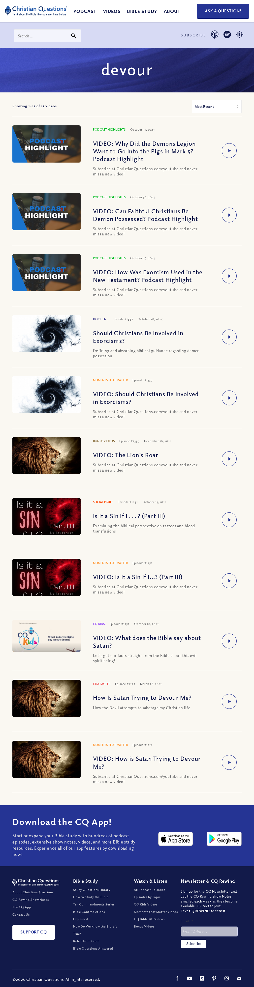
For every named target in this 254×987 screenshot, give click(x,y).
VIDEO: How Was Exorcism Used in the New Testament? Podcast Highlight (147, 275)
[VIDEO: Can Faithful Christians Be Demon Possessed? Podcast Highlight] (46, 212)
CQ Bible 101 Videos (149, 919)
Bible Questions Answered (93, 948)
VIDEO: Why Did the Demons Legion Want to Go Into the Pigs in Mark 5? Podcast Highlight (144, 151)
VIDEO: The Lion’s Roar (125, 454)
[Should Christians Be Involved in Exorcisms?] (46, 337)
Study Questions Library (91, 890)
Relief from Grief (86, 941)
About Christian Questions (33, 892)
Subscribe (193, 944)
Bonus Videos (144, 926)
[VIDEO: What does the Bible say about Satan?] (46, 636)
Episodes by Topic (147, 897)
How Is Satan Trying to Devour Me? (142, 697)
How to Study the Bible (90, 897)
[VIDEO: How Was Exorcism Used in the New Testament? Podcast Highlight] (46, 273)
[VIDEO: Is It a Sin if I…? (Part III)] (46, 581)
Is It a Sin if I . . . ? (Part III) (129, 515)
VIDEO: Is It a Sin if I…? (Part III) (138, 576)
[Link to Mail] (239, 978)
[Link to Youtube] (189, 978)
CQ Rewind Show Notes (30, 900)
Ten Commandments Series (94, 904)
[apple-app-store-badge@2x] (175, 839)
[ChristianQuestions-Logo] (36, 17)
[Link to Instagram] (226, 978)
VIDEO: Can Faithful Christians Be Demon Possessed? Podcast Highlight (145, 214)
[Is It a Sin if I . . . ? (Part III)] (46, 520)
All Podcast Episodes (149, 890)
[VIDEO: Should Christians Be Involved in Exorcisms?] (46, 398)
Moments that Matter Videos (156, 912)
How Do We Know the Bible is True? (95, 930)
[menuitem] (85, 11)
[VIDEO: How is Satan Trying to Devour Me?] (46, 763)
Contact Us (21, 914)
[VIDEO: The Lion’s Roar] (46, 459)
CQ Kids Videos (146, 904)
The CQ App (21, 907)
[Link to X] (202, 978)
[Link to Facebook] (177, 978)
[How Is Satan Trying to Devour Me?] (46, 702)
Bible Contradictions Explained (89, 915)
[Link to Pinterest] (214, 978)
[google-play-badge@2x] (224, 839)
